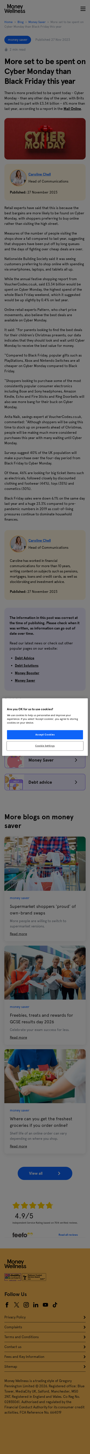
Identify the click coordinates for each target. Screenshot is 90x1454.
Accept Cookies (45, 734)
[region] (45, 727)
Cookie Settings (45, 745)
